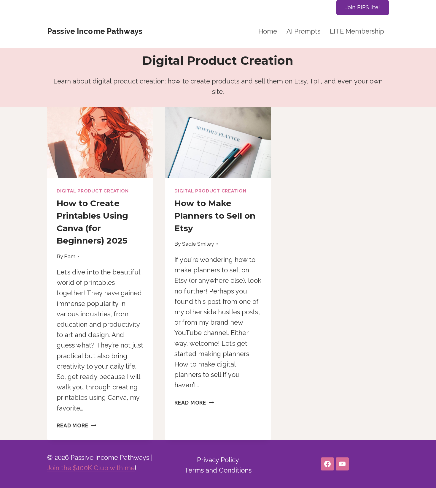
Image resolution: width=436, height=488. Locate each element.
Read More (76, 425)
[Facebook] (327, 463)
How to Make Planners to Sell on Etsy (214, 215)
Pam (69, 256)
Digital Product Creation (92, 191)
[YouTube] (342, 463)
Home (267, 31)
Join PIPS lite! (362, 7)
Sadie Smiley (198, 244)
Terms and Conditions (218, 470)
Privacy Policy (218, 460)
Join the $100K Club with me (91, 468)
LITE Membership (357, 31)
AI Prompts (303, 31)
